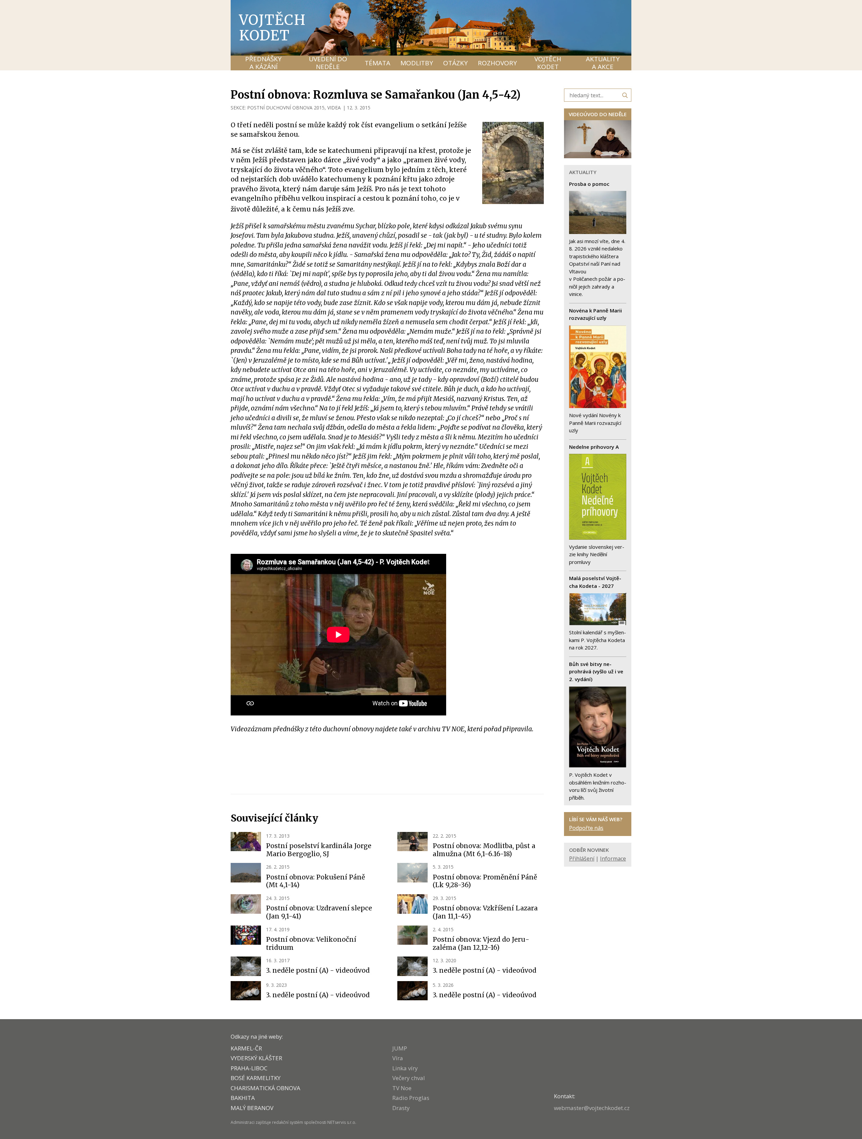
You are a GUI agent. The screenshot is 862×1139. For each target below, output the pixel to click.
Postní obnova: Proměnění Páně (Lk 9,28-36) (485, 881)
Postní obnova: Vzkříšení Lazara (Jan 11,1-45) (485, 912)
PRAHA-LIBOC (249, 1068)
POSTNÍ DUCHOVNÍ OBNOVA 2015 (286, 107)
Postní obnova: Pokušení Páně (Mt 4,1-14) (315, 881)
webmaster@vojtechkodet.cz (592, 1108)
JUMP (399, 1048)
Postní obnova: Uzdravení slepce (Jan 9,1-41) (319, 912)
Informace (613, 858)
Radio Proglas (410, 1098)
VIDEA (334, 107)
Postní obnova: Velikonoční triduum (311, 943)
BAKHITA (243, 1098)
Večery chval (408, 1078)
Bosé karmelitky (255, 1078)
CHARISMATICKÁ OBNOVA (265, 1088)
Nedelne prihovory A (594, 446)
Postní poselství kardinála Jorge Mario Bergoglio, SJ (318, 850)
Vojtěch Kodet (272, 27)
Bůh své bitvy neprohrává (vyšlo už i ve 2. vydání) (596, 671)
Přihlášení (581, 858)
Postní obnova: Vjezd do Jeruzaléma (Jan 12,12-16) (481, 943)
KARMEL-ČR (246, 1048)
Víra (397, 1058)
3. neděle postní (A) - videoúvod (318, 970)
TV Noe (401, 1088)
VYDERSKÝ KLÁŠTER (256, 1058)
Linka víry (405, 1068)
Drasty (401, 1108)
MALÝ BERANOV (252, 1108)
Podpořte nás (586, 828)
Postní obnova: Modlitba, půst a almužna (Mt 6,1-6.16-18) (484, 850)
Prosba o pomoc (589, 183)
